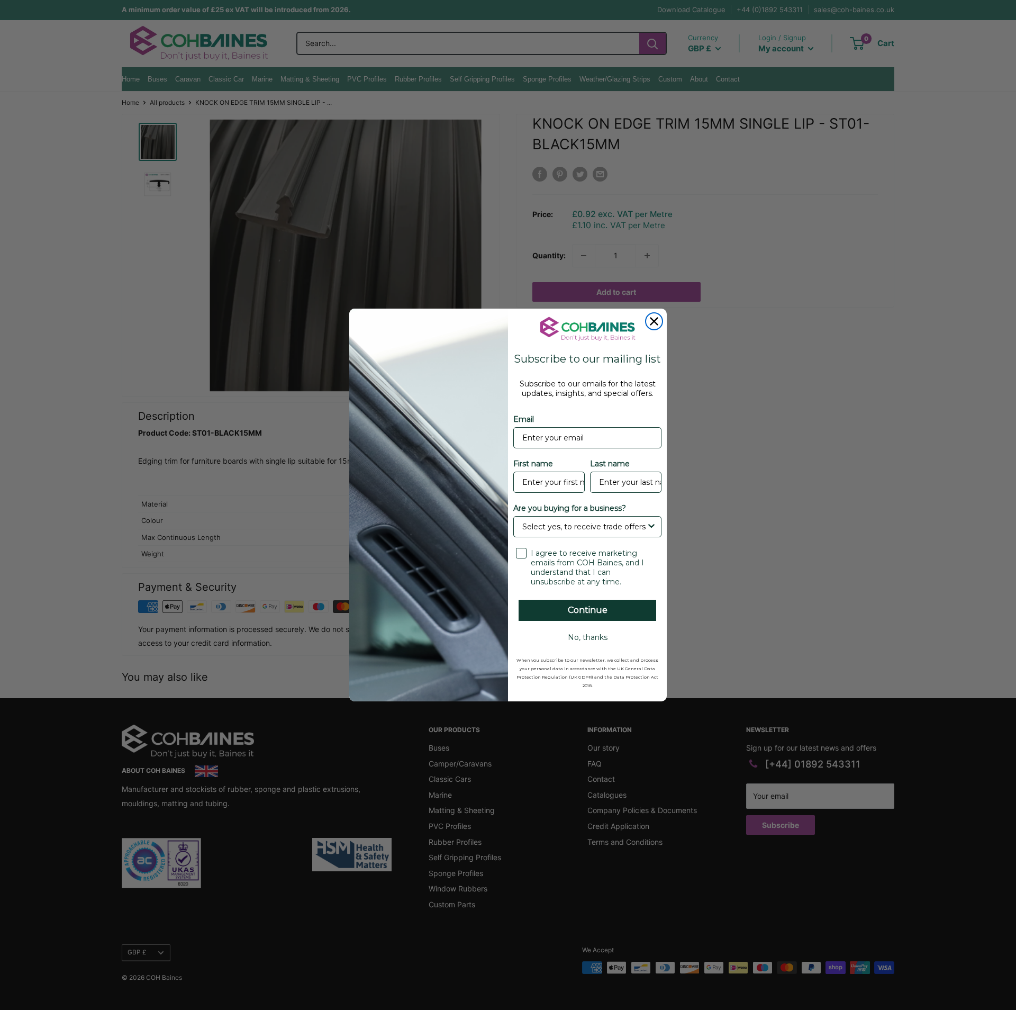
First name (533, 463)
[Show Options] (651, 527)
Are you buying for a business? (569, 508)
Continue (587, 610)
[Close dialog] (654, 321)
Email (523, 419)
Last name (610, 463)
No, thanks (587, 637)
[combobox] (584, 527)
